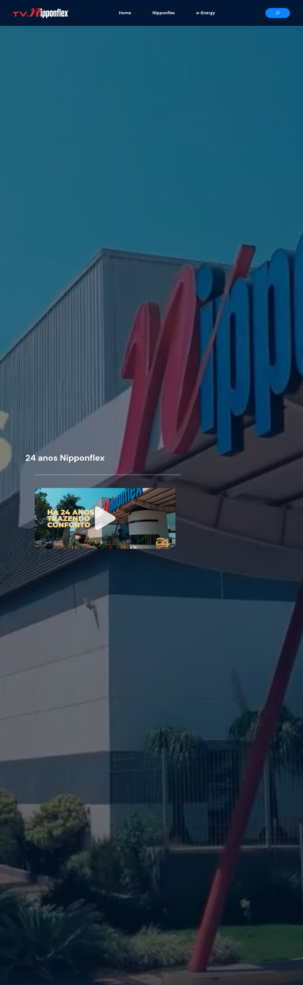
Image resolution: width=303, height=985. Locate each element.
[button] (105, 518)
